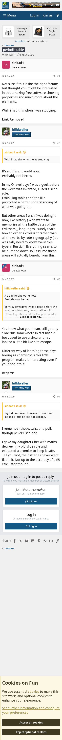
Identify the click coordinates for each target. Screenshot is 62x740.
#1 (58, 75)
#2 (58, 142)
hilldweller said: (14, 288)
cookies (33, 691)
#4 (58, 396)
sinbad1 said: (13, 152)
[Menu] (9, 15)
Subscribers (20, 41)
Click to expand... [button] (31, 317)
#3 (58, 279)
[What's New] (57, 15)
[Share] (53, 76)
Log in (33, 526)
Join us (33, 501)
